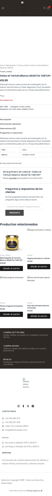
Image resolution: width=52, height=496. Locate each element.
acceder (13, 178)
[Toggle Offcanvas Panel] (3, 8)
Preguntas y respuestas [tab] (11, 133)
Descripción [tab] (5, 119)
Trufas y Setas (23, 65)
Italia (19, 109)
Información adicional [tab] (10, 124)
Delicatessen (11, 65)
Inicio (2, 65)
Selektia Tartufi (27, 109)
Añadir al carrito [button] (11, 268)
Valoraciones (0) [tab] (8, 128)
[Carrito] (48, 8)
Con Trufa (12, 109)
